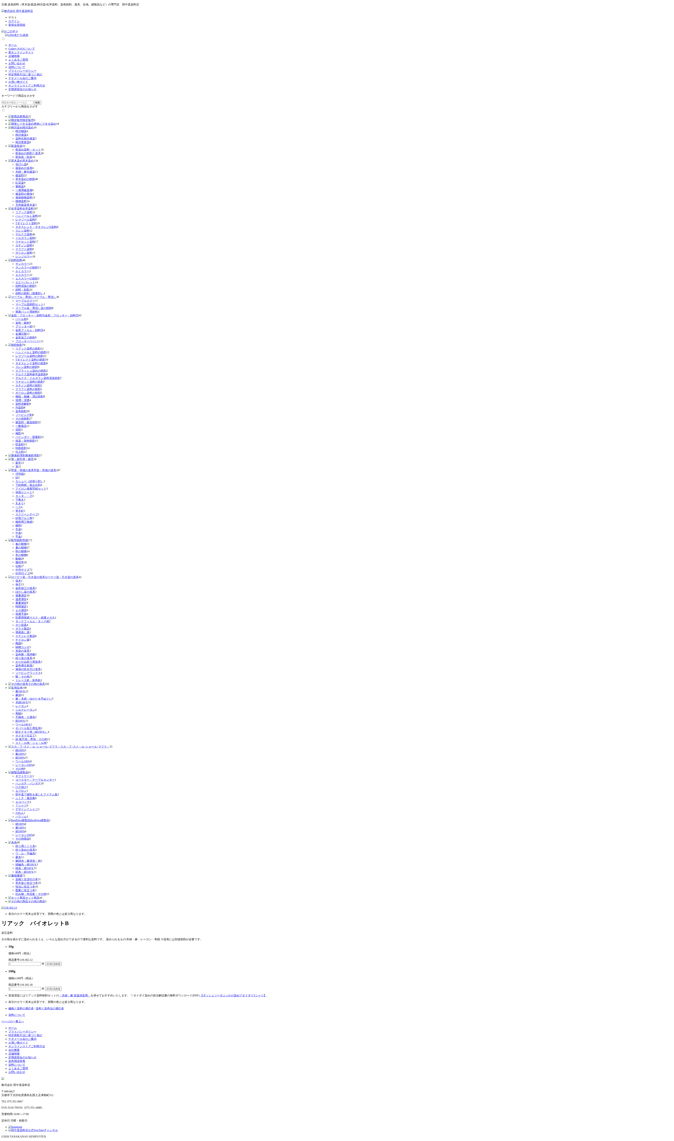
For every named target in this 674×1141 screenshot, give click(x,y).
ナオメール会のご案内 (22, 78)
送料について (16, 67)
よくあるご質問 (18, 59)
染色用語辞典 (16, 1061)
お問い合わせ (16, 63)
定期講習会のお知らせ (22, 89)
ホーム (12, 45)
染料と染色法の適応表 (50, 1008)
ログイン (14, 21)
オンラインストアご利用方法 (26, 85)
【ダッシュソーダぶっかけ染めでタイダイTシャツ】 (233, 995)
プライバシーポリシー (22, 70)
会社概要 (14, 1050)
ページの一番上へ (12, 1021)
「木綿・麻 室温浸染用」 (75, 995)
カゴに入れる (53, 964)
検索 (37, 102)
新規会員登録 (16, 24)
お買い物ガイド (18, 81)
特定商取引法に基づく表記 (25, 74)
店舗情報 (14, 56)
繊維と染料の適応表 (21, 1008)
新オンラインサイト (21, 52)
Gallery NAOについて (21, 48)
